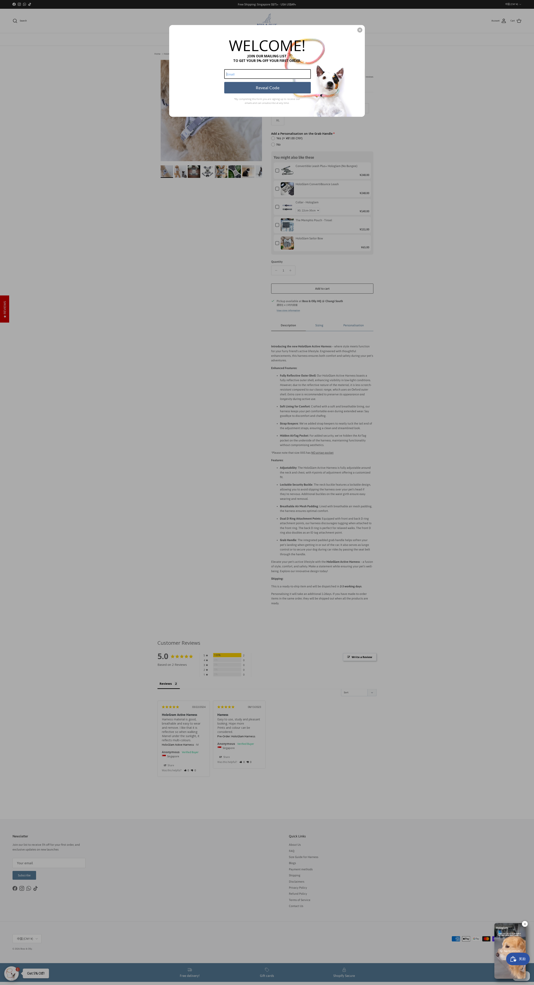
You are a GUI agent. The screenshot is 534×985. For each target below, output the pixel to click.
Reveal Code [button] (268, 87)
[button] (359, 30)
